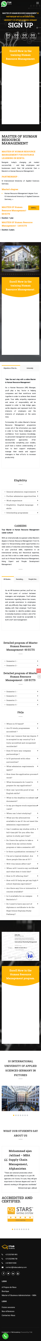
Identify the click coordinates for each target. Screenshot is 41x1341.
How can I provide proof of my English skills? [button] (20, 791)
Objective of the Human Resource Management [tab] (12, 368)
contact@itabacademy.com (16, 1267)
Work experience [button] (14, 500)
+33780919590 (10, 1263)
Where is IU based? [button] (15, 724)
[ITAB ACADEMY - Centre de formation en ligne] (8, 3)
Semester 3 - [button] (11, 700)
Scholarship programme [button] (17, 513)
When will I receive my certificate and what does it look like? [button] (22, 870)
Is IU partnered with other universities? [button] (18, 760)
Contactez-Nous (8, 1315)
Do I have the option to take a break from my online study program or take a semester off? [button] (20, 843)
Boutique (5, 1291)
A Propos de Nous (9, 1287)
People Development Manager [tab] (34, 579)
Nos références (8, 1311)
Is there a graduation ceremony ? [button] (21, 851)
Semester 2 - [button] (11, 665)
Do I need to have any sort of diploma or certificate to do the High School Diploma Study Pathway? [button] (20, 909)
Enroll (33, 208)
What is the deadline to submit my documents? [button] (22, 799)
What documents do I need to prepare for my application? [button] (19, 784)
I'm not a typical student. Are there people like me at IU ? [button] (19, 858)
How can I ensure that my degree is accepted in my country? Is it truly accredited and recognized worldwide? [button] (21, 741)
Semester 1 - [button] (11, 661)
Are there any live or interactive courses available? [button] (21, 890)
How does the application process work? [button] (21, 776)
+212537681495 (11, 1254)
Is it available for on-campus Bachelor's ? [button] (19, 898)
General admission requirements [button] (21, 492)
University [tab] (30, 368)
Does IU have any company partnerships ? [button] (18, 752)
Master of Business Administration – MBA (19, 1295)
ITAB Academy (15, 1332)
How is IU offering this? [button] (17, 876)
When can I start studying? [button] (18, 813)
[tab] (20, 492)
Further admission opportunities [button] (21, 496)
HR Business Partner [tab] (9, 579)
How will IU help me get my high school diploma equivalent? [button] (21, 882)
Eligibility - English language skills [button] (19, 506)
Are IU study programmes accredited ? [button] (18, 730)
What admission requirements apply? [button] (20, 768)
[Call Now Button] (5, 1336)
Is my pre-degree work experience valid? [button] (21, 807)
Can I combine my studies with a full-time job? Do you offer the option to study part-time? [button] (21, 832)
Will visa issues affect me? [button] (18, 864)
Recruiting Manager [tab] (21, 579)
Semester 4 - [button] (11, 704)
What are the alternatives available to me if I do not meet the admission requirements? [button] (22, 821)
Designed (5, 1332)
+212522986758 (11, 1259)
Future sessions (8, 1307)
